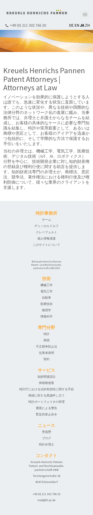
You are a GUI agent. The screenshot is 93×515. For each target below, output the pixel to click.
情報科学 (46, 316)
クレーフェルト (46, 232)
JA (82, 25)
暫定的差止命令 (46, 414)
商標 (46, 340)
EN (76, 25)
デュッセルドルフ (46, 226)
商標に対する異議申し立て (46, 395)
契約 (46, 359)
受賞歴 (46, 432)
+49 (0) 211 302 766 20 (28, 25)
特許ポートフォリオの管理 (46, 402)
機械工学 (46, 285)
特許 (46, 334)
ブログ (46, 438)
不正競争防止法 (46, 346)
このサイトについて (46, 245)
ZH (87, 25)
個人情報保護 (46, 238)
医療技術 (46, 304)
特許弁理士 (46, 444)
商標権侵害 (46, 383)
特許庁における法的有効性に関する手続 (46, 389)
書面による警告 (46, 408)
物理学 (46, 310)
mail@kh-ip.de (46, 500)
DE (71, 25)
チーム (46, 220)
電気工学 (46, 291)
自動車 (46, 298)
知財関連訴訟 (46, 377)
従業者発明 (46, 353)
